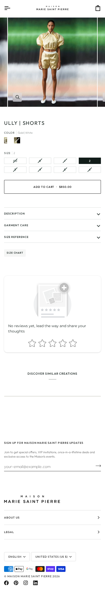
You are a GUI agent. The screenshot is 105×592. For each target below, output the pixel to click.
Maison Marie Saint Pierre (29, 576)
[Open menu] (11, 8)
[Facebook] (6, 583)
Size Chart (15, 252)
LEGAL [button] (9, 532)
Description (14, 213)
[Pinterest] (16, 583)
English (15, 556)
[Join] (97, 466)
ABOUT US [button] (12, 517)
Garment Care (16, 225)
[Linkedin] (35, 583)
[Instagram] (25, 583)
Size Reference (16, 237)
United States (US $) (51, 556)
